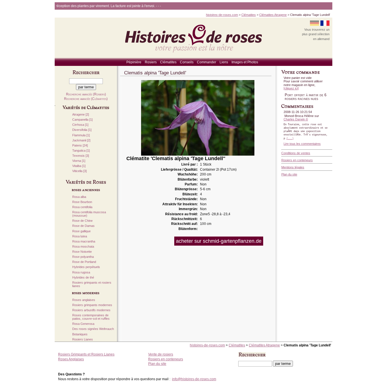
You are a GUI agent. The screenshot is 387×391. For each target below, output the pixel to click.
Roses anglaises (83, 300)
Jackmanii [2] (81, 140)
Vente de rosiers (160, 354)
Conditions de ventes (295, 153)
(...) (290, 138)
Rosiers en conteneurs (297, 160)
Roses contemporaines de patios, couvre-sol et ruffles (91, 317)
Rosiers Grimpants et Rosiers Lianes (86, 354)
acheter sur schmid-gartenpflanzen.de (218, 241)
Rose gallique (81, 231)
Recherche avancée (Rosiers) (86, 94)
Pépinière (133, 62)
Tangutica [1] (81, 150)
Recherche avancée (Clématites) (86, 99)
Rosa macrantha (83, 241)
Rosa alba (79, 196)
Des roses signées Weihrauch (93, 329)
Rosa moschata (83, 246)
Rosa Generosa (83, 323)
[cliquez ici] (291, 88)
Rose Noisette (82, 251)
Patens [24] (80, 145)
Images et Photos (244, 62)
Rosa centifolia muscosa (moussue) (89, 214)
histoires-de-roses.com (222, 14)
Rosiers (151, 62)
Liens (224, 62)
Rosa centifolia (82, 207)
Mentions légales (292, 167)
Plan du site (289, 174)
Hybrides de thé (83, 277)
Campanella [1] (82, 119)
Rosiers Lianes (82, 339)
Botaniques (80, 334)
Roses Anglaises (71, 359)
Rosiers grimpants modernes (92, 305)
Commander (206, 62)
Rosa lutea (79, 236)
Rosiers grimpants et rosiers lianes (91, 284)
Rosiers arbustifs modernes (91, 310)
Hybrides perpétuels (86, 267)
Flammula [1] (81, 135)
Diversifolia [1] (82, 129)
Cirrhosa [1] (80, 124)
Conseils (187, 62)
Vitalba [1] (79, 166)
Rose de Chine (82, 220)
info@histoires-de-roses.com (194, 379)
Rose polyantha (83, 256)
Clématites (248, 14)
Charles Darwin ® (296, 119)
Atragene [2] (80, 114)
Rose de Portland (84, 262)
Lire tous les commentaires (302, 143)
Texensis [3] (80, 155)
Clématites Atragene (273, 14)
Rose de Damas (83, 225)
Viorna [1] (78, 160)
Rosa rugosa (81, 272)
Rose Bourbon (82, 202)
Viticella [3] (79, 171)
